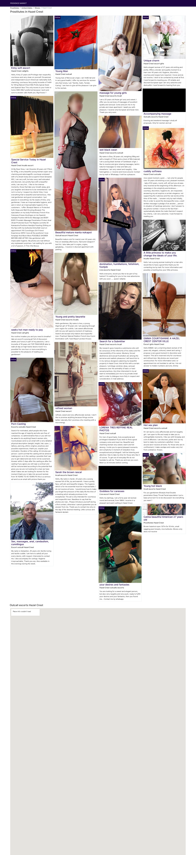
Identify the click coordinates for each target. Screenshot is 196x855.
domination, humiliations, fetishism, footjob (119, 265)
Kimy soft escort (20, 68)
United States (26, 8)
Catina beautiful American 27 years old (163, 518)
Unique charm (151, 60)
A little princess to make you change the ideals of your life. (160, 254)
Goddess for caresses (111, 491)
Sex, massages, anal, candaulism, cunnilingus (30, 543)
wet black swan (108, 149)
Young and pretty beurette (70, 316)
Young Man (61, 71)
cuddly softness (153, 171)
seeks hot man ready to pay (27, 329)
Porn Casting (18, 423)
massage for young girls (113, 92)
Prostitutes (14, 8)
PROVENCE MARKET (18, 3)
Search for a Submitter (112, 341)
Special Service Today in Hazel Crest (28, 161)
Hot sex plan (151, 425)
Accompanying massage (157, 113)
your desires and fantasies (114, 584)
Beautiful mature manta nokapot (73, 232)
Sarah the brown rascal (68, 472)
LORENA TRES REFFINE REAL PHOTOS (116, 429)
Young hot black (153, 486)
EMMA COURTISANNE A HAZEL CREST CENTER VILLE (162, 340)
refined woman (63, 408)
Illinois (37, 8)
